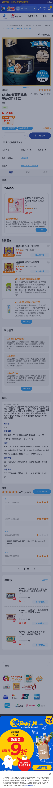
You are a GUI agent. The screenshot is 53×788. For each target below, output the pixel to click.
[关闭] (50, 774)
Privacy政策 (28, 785)
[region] (26, 779)
